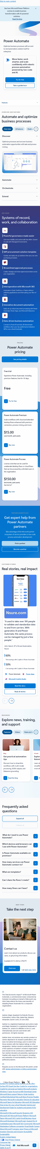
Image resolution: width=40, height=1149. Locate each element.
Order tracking (28, 1094)
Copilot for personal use (8, 1089)
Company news (17, 1129)
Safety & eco (4, 1147)
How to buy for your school (10, 1105)
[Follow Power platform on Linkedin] (23, 1082)
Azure (34, 1118)
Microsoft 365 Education (31, 1102)
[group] (20, 634)
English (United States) (8, 1137)
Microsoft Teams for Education (11, 1102)
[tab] (7, 129)
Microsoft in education (15, 1099)
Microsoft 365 (5, 1115)
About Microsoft (6, 1129)
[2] (3, 1010)
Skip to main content (8, 1)
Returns (20, 1094)
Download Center (30, 1091)
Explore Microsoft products (27, 1089)
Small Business (26, 1118)
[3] (3, 1063)
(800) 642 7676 (30, 970)
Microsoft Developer (7, 1121)
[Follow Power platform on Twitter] (28, 1082)
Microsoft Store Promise (24, 1097)
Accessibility (28, 1131)
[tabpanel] (20, 168)
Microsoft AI (4, 1113)
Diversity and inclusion (15, 1131)
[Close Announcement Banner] (35, 8)
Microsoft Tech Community (22, 1123)
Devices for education (31, 1099)
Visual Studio (29, 1126)
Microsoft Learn (20, 1121)
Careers (37, 1126)
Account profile (18, 1091)
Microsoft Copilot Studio (17, 679)
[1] (3, 991)
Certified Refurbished (7, 1097)
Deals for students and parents (21, 1107)
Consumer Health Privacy (9, 1142)
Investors (3, 1131)
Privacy (3, 1145)
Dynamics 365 (28, 1113)
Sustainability (5, 1134)
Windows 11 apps (6, 1091)
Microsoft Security (15, 1113)
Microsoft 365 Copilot (13, 1118)
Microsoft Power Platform (19, 1115)
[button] (20, 102)
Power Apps (30, 674)
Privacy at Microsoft (31, 1129)
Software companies (16, 1126)
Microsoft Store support (8, 1094)
